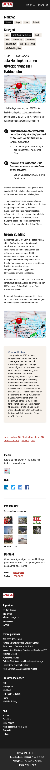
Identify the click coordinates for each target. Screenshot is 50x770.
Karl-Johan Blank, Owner (12, 639)
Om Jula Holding (9, 610)
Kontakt (6, 715)
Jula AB (25, 440)
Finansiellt (7, 730)
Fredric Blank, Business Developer (16, 665)
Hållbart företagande (11, 617)
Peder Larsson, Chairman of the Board (17, 646)
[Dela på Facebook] (27, 487)
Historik (6, 734)
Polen (26, 22)
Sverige (8, 22)
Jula (7, 39)
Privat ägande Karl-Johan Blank (15, 726)
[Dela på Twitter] (13, 487)
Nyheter (6, 625)
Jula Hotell (31, 39)
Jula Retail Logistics (13, 48)
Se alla (7, 547)
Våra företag (7, 614)
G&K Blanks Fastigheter (22, 35)
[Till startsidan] (7, 4)
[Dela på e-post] (20, 487)
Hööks (37, 35)
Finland (36, 22)
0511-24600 (18, 576)
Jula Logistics (11, 44)
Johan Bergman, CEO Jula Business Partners (20, 669)
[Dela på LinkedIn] (6, 487)
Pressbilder (7, 719)
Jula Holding (17, 39)
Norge (18, 22)
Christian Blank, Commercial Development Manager (23, 661)
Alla (7, 35)
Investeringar (8, 621)
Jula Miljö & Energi (27, 44)
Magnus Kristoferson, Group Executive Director (21, 643)
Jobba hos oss (8, 723)
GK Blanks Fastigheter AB (31, 437)
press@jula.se (18, 573)
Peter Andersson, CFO (11, 657)
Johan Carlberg (11, 440)
